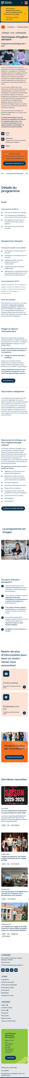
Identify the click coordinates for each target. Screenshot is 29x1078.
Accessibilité (5, 1070)
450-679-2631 (5, 962)
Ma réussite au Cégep (7, 987)
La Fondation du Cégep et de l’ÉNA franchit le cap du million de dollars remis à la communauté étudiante (14, 928)
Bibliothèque (5, 993)
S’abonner (10, 1058)
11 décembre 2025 (6, 924)
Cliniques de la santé (7, 995)
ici (11, 19)
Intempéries (4, 1013)
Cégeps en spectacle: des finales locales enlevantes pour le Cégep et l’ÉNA (13, 858)
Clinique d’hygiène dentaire (13, 508)
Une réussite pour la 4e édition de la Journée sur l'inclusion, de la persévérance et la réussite (14, 893)
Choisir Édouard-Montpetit (9, 985)
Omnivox (4, 1010)
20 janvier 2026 (5, 889)
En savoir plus (8, 380)
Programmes (10, 27)
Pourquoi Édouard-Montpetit (14, 173)
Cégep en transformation (8, 1021)
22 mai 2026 (4, 808)
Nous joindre (5, 1015)
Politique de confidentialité (9, 1067)
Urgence (4, 1005)
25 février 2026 (5, 854)
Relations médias (6, 1018)
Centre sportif (5, 990)
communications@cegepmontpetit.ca (12, 965)
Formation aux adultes (7, 982)
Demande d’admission (13, 163)
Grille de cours (14, 154)
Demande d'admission (14, 757)
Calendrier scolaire (6, 1007)
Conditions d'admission (14, 158)
